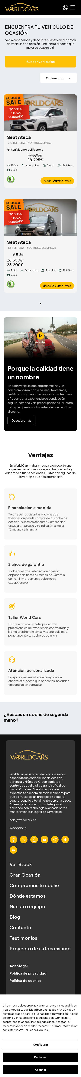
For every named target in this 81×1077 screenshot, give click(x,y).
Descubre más (21, 420)
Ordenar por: (55, 78)
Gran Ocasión (25, 875)
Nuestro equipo (27, 906)
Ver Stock (21, 864)
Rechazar (40, 1057)
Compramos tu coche (34, 885)
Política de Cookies (36, 1030)
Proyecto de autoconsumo (40, 948)
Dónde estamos (28, 896)
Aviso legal (19, 966)
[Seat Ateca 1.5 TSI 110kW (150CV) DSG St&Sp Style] (40, 217)
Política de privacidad (28, 973)
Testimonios (23, 938)
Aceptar (40, 1069)
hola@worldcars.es (23, 820)
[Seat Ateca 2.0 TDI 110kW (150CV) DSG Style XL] (40, 112)
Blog (15, 917)
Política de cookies (25, 980)
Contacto (20, 927)
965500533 (18, 828)
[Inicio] (21, 7)
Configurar (40, 1044)
